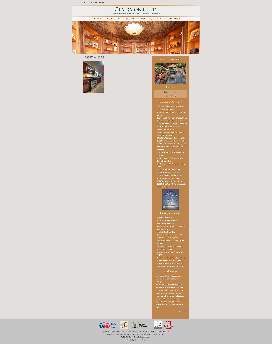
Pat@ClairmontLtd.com (94, 2)
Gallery (163, 19)
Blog (170, 19)
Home (93, 19)
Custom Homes (110, 19)
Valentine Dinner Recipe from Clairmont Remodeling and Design (169, 279)
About (99, 19)
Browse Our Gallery (170, 59)
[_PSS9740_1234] (93, 76)
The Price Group (140, 340)
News (155, 19)
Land (132, 19)
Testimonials (141, 19)
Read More (181, 311)
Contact (177, 19)
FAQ (150, 19)
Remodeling (123, 19)
